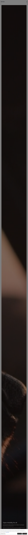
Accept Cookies (25, 533)
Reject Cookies (19, 533)
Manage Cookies (3, 533)
